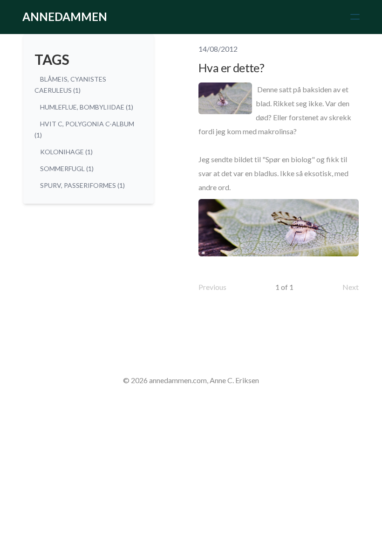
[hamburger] (355, 17)
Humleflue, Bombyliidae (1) (86, 107)
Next (350, 286)
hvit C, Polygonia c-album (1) (84, 129)
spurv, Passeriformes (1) (82, 185)
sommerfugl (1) (67, 168)
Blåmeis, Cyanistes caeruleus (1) (70, 84)
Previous (212, 286)
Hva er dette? (231, 68)
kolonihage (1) (66, 152)
